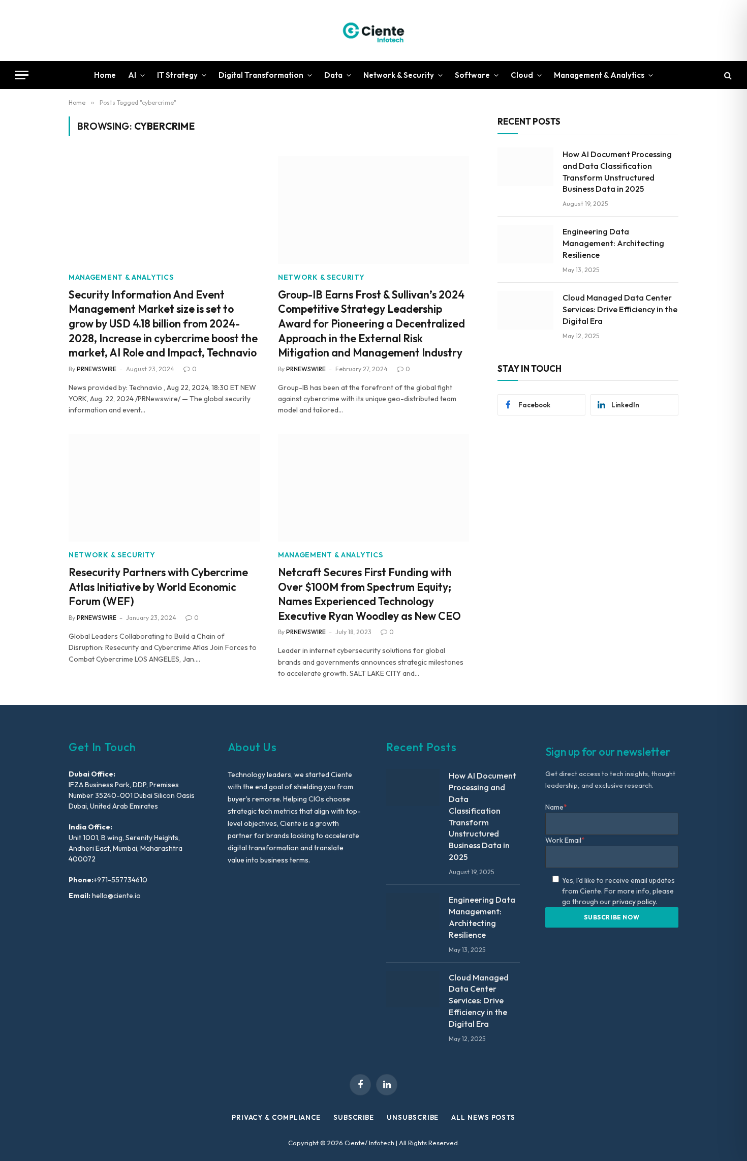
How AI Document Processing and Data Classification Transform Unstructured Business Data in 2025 (617, 171)
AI (132, 75)
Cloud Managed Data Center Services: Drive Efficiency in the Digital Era (620, 309)
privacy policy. (634, 901)
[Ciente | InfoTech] (373, 30)
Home (105, 75)
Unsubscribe (413, 1117)
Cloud (522, 75)
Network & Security (398, 75)
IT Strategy (177, 75)
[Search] (727, 75)
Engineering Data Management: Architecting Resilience (613, 243)
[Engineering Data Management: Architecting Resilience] (525, 244)
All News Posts (483, 1117)
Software (472, 75)
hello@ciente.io (115, 895)
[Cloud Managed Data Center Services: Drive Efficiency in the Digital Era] (525, 310)
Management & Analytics (599, 75)
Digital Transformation (261, 75)
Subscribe (353, 1117)
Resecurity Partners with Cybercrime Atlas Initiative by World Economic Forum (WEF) (158, 586)
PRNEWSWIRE (96, 369)
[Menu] (21, 75)
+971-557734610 (120, 879)
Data (333, 75)
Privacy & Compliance (276, 1117)
